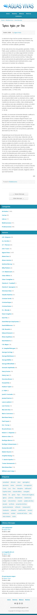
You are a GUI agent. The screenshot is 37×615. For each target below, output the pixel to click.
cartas (12, 485)
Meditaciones (9, 20)
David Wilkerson (7, 325)
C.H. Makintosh (7, 272)
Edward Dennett (7, 333)
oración (20, 501)
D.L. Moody (5, 310)
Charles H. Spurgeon (8, 287)
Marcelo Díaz (6, 410)
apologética (26, 482)
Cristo (4, 488)
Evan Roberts (6, 341)
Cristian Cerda (6, 298)
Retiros (28, 13)
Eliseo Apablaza (7, 337)
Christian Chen (6, 291)
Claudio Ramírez (7, 295)
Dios (14, 488)
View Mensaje (18, 20)
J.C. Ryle (4, 390)
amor (19, 482)
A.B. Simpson (6, 237)
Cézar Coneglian (7, 279)
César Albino (6, 275)
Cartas (4, 215)
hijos (18, 495)
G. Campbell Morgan (8, 348)
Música (21, 13)
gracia (13, 495)
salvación (13, 510)
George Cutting (7, 352)
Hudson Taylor (7, 387)
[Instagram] (17, 603)
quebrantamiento (8, 507)
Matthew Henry (7, 417)
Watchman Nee (7, 467)
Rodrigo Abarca (7, 440)
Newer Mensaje (18, 194)
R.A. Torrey (5, 425)
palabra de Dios (28, 501)
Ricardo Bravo (6, 429)
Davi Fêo (4, 318)
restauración (26, 507)
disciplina (20, 488)
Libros (4, 219)
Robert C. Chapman (8, 433)
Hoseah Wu (5, 383)
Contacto (18, 16)
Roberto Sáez (6, 436)
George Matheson (8, 356)
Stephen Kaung (7, 456)
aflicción (13, 482)
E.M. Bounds (6, 329)
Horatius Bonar (7, 379)
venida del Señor (22, 513)
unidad (13, 513)
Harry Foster (6, 371)
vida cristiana (6, 516)
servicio (30, 510)
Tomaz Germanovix (8, 463)
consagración (28, 485)
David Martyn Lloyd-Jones (10, 321)
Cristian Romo (6, 306)
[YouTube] (15, 603)
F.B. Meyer (5, 344)
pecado (5, 504)
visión (14, 516)
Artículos (5, 211)
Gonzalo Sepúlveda (8, 367)
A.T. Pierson (6, 245)
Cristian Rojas (6, 302)
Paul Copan (5, 421)
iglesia (5, 498)
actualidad (6, 482)
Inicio (8, 13)
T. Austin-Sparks (7, 459)
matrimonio (27, 498)
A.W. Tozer (5, 249)
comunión (19, 485)
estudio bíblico (17, 491)
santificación (22, 510)
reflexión (18, 507)
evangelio (26, 491)
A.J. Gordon (5, 241)
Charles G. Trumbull (8, 283)
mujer (4, 501)
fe (9, 495)
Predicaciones (6, 227)
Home (3, 20)
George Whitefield (8, 364)
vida (30, 513)
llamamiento (18, 498)
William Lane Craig (8, 471)
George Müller (6, 360)
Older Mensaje (18, 198)
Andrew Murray (7, 264)
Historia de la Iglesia (28, 495)
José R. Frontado (7, 394)
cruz (9, 488)
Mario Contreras (7, 413)
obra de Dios (12, 501)
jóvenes (10, 498)
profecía (11, 504)
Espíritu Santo (7, 491)
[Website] (19, 603)
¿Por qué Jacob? (7, 527)
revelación (6, 510)
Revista (14, 13)
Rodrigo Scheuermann (9, 444)
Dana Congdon (7, 314)
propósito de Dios (21, 504)
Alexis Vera (5, 256)
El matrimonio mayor (9, 576)
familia (5, 495)
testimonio (6, 513)
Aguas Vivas (17, 32)
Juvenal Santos (7, 398)
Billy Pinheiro (6, 268)
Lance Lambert (7, 402)
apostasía (5, 485)
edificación (28, 488)
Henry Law (5, 375)
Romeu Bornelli (7, 448)
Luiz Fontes (5, 406)
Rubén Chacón (6, 452)
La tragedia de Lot (8, 552)
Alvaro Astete (6, 260)
